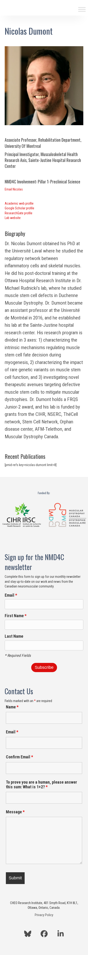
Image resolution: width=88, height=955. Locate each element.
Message (15, 812)
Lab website (13, 218)
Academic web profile (19, 203)
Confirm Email (19, 757)
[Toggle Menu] (82, 9)
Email (11, 595)
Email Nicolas (14, 189)
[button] (28, 934)
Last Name (14, 636)
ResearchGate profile (18, 213)
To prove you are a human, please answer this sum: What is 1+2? (41, 784)
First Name (16, 615)
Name (12, 707)
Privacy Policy (44, 915)
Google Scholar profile (19, 208)
